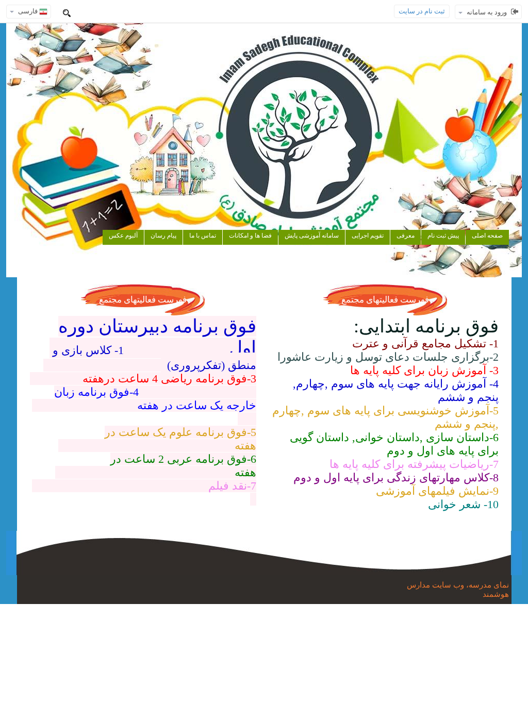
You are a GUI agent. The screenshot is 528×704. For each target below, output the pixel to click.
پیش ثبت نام (443, 235)
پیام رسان (163, 235)
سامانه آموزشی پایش (312, 235)
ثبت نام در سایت (422, 11)
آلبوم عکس (123, 235)
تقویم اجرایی (368, 235)
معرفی (406, 235)
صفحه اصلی (487, 235)
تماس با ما (202, 235)
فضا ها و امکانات (250, 235)
